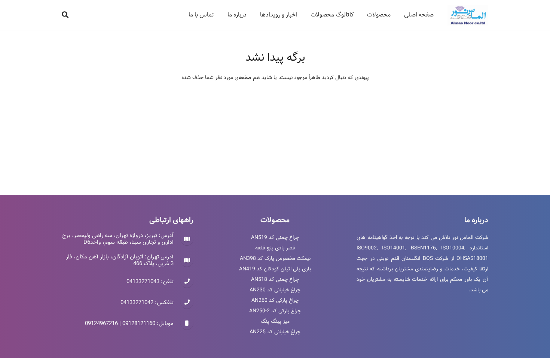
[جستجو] (65, 14)
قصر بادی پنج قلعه (275, 248)
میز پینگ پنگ (275, 321)
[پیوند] (467, 15)
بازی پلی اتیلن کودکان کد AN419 (275, 269)
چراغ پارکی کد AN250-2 (275, 311)
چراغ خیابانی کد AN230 (275, 290)
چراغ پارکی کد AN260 (275, 300)
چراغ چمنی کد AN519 (275, 237)
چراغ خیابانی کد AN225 (275, 332)
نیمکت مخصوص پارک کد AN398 (275, 258)
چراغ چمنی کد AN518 (275, 279)
